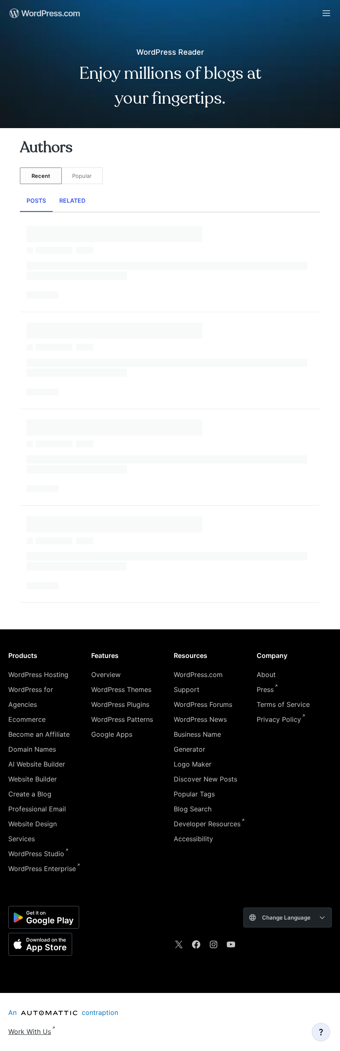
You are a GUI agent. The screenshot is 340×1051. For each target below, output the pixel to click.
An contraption (63, 1012)
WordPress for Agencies (30, 697)
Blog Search (192, 809)
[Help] (321, 1032)
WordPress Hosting (38, 674)
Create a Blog (29, 794)
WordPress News (200, 719)
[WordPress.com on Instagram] (213, 944)
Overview (106, 674)
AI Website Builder (36, 764)
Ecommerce (27, 719)
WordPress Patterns (122, 719)
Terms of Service (283, 704)
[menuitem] (44, 13)
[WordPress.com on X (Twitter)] (178, 944)
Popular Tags (194, 794)
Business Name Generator (197, 741)
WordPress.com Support (198, 682)
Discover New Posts (205, 779)
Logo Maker (192, 764)
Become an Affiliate (39, 734)
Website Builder (32, 779)
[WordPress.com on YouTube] (231, 944)
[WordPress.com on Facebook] (196, 944)
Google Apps (111, 734)
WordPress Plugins (120, 704)
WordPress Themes (121, 689)
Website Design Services (32, 831)
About (266, 674)
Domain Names (32, 749)
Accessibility (193, 839)
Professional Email (37, 809)
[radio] (40, 176)
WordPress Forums (203, 704)
